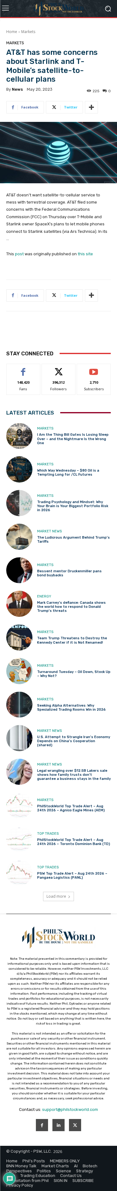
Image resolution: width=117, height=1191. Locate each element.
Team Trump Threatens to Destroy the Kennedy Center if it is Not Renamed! (72, 640)
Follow (58, 368)
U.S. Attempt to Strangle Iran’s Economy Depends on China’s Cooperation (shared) (73, 741)
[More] (91, 107)
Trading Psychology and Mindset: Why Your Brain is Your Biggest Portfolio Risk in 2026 (72, 506)
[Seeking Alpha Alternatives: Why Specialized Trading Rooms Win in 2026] (19, 705)
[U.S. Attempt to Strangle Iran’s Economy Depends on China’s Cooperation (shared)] (19, 738)
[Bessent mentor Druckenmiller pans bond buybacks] (19, 570)
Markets (28, 31)
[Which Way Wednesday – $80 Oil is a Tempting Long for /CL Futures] (19, 469)
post (19, 254)
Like (23, 368)
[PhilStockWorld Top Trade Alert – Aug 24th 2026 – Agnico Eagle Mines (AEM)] (19, 805)
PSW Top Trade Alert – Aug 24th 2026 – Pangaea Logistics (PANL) (72, 876)
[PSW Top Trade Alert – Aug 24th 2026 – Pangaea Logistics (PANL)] (19, 872)
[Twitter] (75, 1125)
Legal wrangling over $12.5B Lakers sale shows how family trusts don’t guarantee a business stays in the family (74, 775)
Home (11, 31)
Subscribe (94, 368)
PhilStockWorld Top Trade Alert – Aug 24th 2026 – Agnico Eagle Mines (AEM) (71, 808)
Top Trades (48, 833)
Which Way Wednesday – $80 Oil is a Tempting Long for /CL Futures (68, 472)
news (17, 89)
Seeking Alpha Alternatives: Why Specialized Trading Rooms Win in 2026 (71, 708)
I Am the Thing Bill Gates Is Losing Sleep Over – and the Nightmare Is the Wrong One (73, 439)
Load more (56, 896)
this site (85, 254)
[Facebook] (42, 1125)
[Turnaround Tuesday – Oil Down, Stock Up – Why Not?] (19, 671)
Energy (44, 596)
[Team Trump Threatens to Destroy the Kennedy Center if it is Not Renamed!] (19, 637)
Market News (49, 531)
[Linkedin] (58, 1125)
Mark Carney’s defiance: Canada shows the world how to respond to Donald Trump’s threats (71, 607)
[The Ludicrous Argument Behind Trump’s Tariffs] (19, 537)
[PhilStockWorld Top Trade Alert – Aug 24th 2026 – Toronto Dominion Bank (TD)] (19, 839)
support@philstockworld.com (70, 1109)
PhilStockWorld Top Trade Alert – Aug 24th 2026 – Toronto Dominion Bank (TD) (73, 842)
